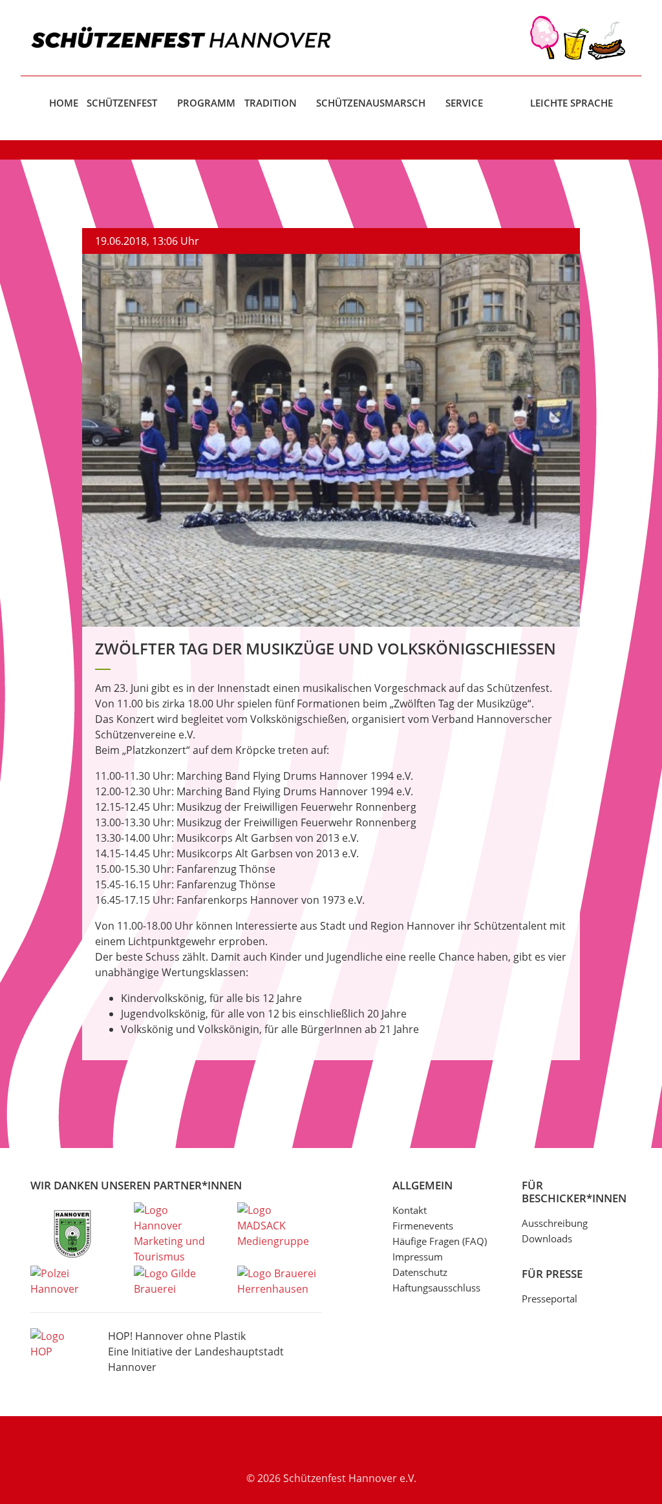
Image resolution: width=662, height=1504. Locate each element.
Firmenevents (422, 1225)
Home (63, 102)
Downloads (547, 1238)
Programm (206, 102)
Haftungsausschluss (436, 1287)
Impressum (417, 1256)
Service (464, 102)
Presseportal (549, 1298)
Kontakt (409, 1210)
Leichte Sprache (571, 102)
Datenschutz (419, 1272)
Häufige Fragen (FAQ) (439, 1241)
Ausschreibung (555, 1223)
